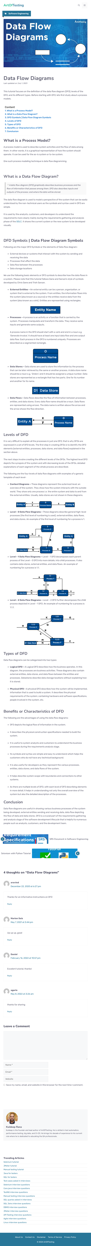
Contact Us (30, 1237)
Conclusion (12, 131)
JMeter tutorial (10, 1166)
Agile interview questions (15, 1218)
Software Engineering (19, 13)
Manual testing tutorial (14, 1169)
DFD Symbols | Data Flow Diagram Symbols (29, 117)
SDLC (19, 221)
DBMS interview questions (15, 1207)
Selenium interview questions (17, 1185)
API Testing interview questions (17, 1215)
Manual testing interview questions (19, 1196)
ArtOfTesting (14, 5)
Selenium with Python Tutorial (16, 853)
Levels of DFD (14, 121)
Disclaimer (41, 1237)
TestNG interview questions (16, 1192)
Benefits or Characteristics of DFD (24, 128)
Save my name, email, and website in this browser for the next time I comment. (44, 1085)
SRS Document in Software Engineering (69, 839)
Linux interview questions (15, 1222)
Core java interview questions (17, 1188)
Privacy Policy (70, 1237)
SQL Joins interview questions (17, 1203)
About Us (19, 1237)
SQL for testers (10, 1177)
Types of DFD (14, 124)
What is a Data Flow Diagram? (22, 114)
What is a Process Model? (20, 110)
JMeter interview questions (16, 1211)
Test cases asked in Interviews (17, 1181)
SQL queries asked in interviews (18, 1200)
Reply (9, 904)
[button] (79, 5)
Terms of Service (55, 1237)
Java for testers (11, 1173)
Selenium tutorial (11, 1162)
